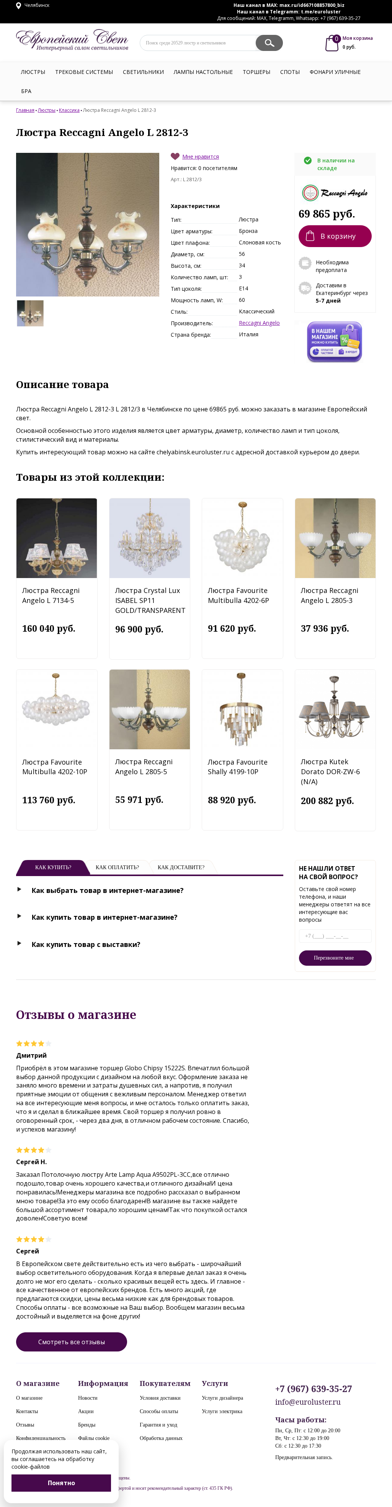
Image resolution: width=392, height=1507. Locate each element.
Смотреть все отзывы (71, 1342)
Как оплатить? (117, 867)
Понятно (61, 1483)
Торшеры (256, 71)
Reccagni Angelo (259, 322)
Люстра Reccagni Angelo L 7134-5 (51, 595)
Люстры (33, 71)
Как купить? (53, 867)
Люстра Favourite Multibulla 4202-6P (238, 595)
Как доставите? (181, 867)
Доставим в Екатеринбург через (342, 293)
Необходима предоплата (332, 266)
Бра (26, 91)
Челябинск (36, 5)
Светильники (143, 71)
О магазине (29, 1398)
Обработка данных (161, 1438)
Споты (290, 71)
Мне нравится (200, 156)
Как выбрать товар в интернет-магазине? (107, 890)
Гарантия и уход (158, 1425)
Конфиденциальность (40, 1438)
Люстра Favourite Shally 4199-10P (238, 766)
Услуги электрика (222, 1411)
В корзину (338, 236)
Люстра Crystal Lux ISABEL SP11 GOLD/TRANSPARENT (150, 600)
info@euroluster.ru (308, 1402)
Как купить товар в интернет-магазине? (104, 917)
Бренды (86, 1425)
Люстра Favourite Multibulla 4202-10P (54, 766)
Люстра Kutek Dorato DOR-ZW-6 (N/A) (330, 771)
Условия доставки (160, 1398)
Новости (88, 1398)
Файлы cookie (93, 1438)
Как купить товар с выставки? (85, 944)
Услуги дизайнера (222, 1398)
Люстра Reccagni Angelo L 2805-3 (329, 595)
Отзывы (25, 1425)
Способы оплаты (159, 1411)
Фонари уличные (335, 71)
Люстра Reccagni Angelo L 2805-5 (144, 766)
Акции (86, 1411)
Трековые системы (84, 71)
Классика (69, 110)
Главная (25, 110)
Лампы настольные (203, 71)
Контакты (27, 1411)
